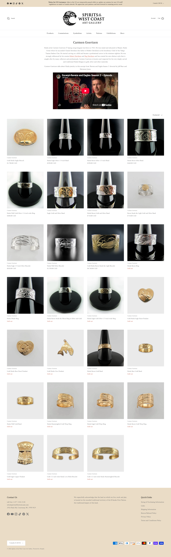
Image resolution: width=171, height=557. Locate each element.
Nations (99, 33)
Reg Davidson (89, 56)
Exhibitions (111, 33)
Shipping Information (148, 509)
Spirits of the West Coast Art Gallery (22, 549)
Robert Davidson (75, 56)
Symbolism (77, 33)
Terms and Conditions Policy (151, 520)
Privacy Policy (146, 516)
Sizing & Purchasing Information (152, 502)
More (122, 33)
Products (50, 33)
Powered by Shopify (38, 549)
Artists (88, 33)
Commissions (63, 33)
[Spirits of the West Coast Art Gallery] (85, 18)
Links (143, 505)
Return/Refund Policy (148, 513)
